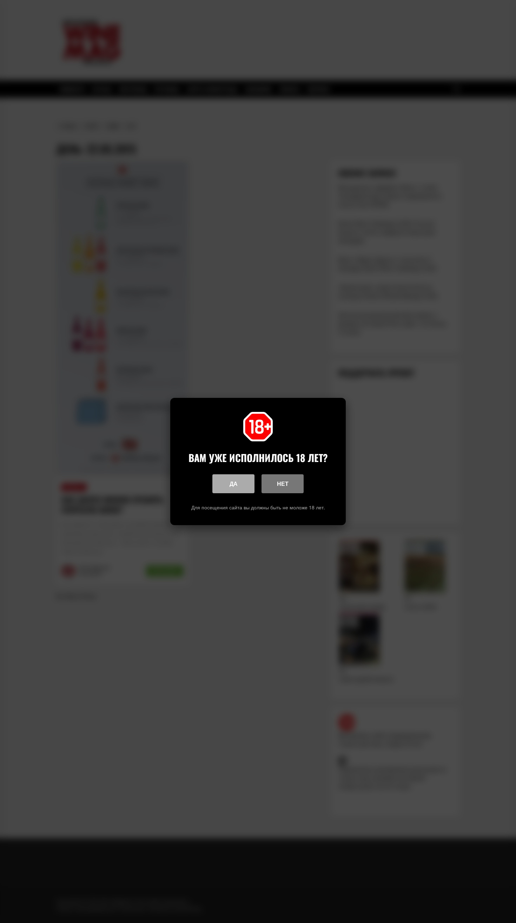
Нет (283, 484)
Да (234, 484)
